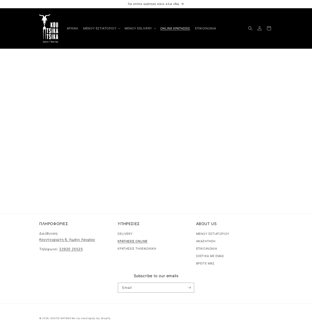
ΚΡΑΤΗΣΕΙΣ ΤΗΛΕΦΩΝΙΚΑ (137, 248)
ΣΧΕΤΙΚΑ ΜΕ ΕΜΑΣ (210, 256)
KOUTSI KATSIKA (61, 318)
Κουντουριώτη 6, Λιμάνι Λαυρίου (67, 239)
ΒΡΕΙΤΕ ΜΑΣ (205, 263)
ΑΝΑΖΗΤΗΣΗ (205, 241)
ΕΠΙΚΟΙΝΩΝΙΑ (206, 248)
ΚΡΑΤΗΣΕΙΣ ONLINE (133, 241)
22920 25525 (71, 249)
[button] (101, 28)
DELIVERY (125, 233)
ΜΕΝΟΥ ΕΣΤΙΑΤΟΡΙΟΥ (212, 233)
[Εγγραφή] (189, 288)
